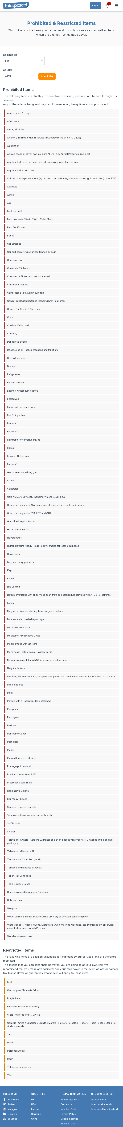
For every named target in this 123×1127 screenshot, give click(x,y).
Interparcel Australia (101, 1104)
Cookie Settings (69, 1118)
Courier (7, 69)
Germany (36, 1114)
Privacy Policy (68, 1114)
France (35, 1109)
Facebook (13, 1099)
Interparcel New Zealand (104, 1109)
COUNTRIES (38, 1094)
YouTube (12, 1118)
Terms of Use (68, 1123)
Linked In (12, 1114)
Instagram (13, 1109)
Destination (10, 54)
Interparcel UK (99, 1099)
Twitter (11, 1104)
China (34, 1118)
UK (32, 1099)
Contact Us (67, 1104)
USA (33, 1104)
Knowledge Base (70, 1099)
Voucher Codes (69, 1109)
